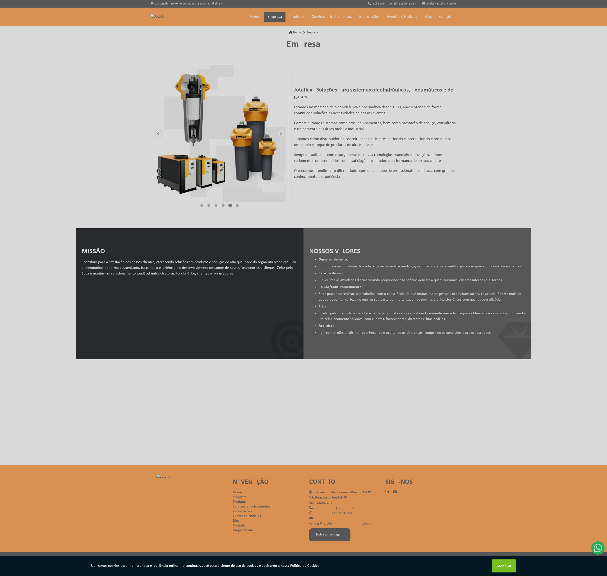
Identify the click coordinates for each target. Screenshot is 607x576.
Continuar (504, 566)
